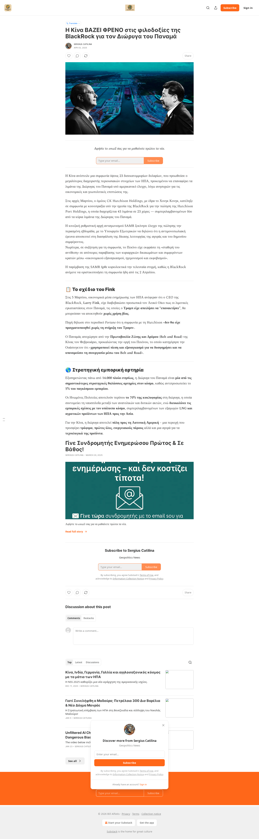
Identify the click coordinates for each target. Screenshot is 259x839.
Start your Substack (120, 822)
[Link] (60, 289)
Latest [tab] (78, 662)
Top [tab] (69, 662)
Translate (73, 23)
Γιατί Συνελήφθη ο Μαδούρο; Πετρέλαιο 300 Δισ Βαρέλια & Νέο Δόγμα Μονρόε (112, 703)
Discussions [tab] (92, 662)
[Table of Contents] (3, 419)
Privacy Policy (156, 774)
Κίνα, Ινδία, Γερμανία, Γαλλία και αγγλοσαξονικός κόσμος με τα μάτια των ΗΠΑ (113, 674)
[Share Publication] (215, 7)
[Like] (68, 55)
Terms (135, 814)
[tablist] (80, 618)
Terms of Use (146, 770)
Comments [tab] (73, 618)
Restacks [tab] (89, 618)
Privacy (126, 814)
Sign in (248, 8)
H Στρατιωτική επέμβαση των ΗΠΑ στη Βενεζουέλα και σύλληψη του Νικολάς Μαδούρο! (112, 712)
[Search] (207, 7)
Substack (112, 831)
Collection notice (151, 814)
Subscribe (229, 8)
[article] (129, 681)
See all (72, 761)
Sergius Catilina (83, 44)
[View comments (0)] (77, 55)
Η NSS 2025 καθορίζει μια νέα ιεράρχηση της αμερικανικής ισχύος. (106, 682)
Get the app (147, 822)
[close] (163, 725)
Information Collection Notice (128, 774)
